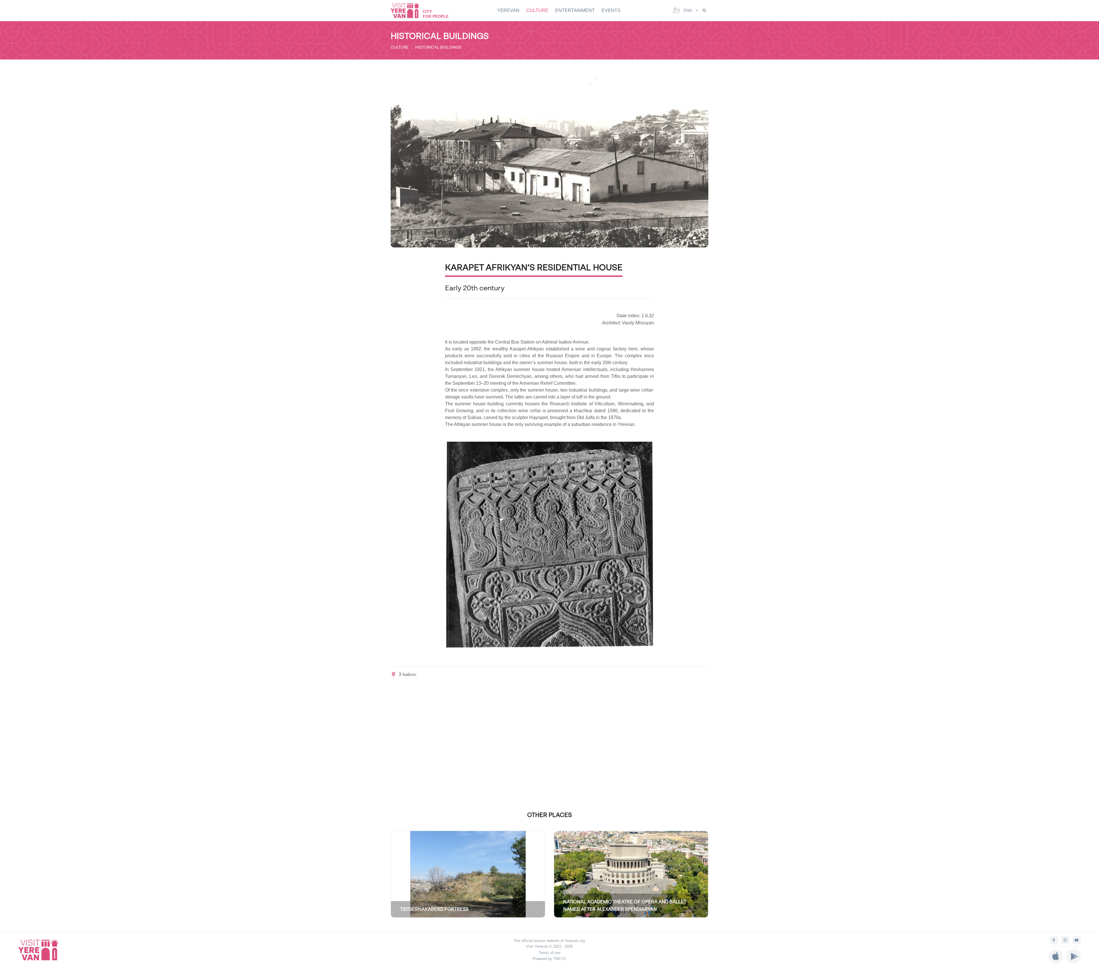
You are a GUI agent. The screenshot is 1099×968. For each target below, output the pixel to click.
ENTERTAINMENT (575, 10)
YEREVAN (508, 10)
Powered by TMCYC (549, 959)
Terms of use (549, 953)
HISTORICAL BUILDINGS (438, 47)
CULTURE (537, 10)
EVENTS (611, 10)
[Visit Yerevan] (408, 10)
